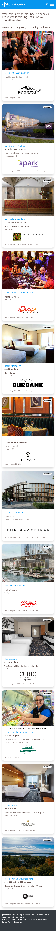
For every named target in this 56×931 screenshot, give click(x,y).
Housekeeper (11, 659)
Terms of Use (42, 919)
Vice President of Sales (15, 585)
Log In (21, 914)
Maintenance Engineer (15, 146)
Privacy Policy (7, 922)
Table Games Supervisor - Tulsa (19, 292)
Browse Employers (42, 914)
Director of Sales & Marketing (18, 878)
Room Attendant (12, 365)
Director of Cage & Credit (16, 72)
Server (7, 439)
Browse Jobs (29, 914)
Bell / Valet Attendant (14, 219)
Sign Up (15, 914)
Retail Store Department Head (19, 732)
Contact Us (18, 922)
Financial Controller (14, 512)
